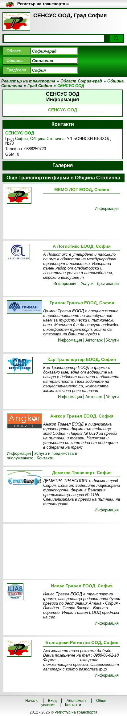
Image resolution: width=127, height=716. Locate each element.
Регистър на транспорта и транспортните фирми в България (43, 4)
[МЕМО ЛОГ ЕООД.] (24, 196)
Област (13, 51)
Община (14, 60)
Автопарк (94, 340)
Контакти (45, 458)
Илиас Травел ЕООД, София (82, 585)
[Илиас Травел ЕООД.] (24, 592)
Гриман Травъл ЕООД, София (82, 302)
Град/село (16, 70)
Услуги (87, 283)
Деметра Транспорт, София (82, 472)
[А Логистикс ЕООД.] (24, 252)
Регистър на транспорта (76, 712)
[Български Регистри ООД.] (24, 649)
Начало (32, 700)
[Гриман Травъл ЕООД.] (24, 307)
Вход (52, 700)
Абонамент (76, 700)
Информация (107, 208)
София (21, 138)
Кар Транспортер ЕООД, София (81, 359)
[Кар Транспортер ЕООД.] (24, 365)
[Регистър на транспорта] (16, 21)
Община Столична (47, 138)
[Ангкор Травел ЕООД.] (24, 422)
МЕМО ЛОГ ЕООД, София (81, 189)
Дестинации (108, 283)
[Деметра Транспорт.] (24, 478)
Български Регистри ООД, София (81, 642)
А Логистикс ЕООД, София (82, 246)
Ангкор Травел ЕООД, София (81, 416)
